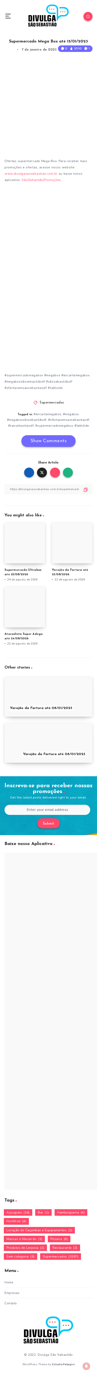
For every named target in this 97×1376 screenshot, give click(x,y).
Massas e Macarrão (24, 1239)
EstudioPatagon (63, 1364)
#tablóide (81, 426)
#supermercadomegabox (54, 426)
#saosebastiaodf (21, 426)
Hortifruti (16, 1221)
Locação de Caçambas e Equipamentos (39, 1230)
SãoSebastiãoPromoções (42, 180)
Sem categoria (21, 1256)
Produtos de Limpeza (25, 1248)
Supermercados (51, 402)
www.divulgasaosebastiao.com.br (31, 174)
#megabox (71, 414)
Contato (11, 1303)
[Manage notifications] (86, 1366)
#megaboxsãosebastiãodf (26, 420)
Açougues (18, 1212)
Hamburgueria (71, 1212)
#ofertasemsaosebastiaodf (68, 420)
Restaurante (65, 1248)
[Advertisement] (48, 106)
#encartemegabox (47, 414)
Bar (43, 1212)
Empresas (12, 1293)
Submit (48, 823)
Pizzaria (59, 1239)
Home (9, 1282)
